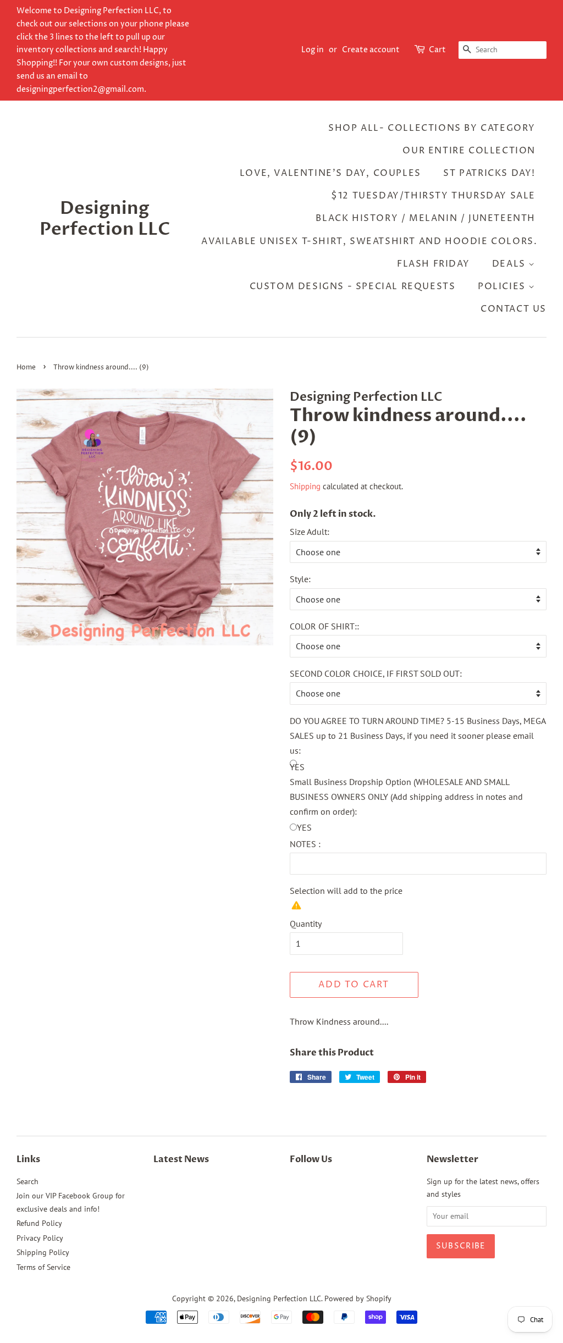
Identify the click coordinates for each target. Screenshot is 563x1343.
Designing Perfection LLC (105, 219)
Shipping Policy (42, 1252)
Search (27, 1181)
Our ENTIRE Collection (469, 151)
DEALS (510, 264)
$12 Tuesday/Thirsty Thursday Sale (433, 196)
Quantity (306, 923)
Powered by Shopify (357, 1298)
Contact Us (514, 309)
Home (26, 367)
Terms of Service (43, 1267)
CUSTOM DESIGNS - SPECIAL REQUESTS (353, 286)
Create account (371, 50)
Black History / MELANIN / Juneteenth (426, 218)
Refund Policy (39, 1223)
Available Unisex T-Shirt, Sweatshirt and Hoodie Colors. (369, 241)
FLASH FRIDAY (433, 264)
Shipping (305, 486)
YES (304, 827)
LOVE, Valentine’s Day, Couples (330, 173)
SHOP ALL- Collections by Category (432, 128)
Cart (437, 50)
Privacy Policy (39, 1238)
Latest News (181, 1159)
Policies (503, 286)
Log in (312, 50)
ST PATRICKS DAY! (489, 173)
